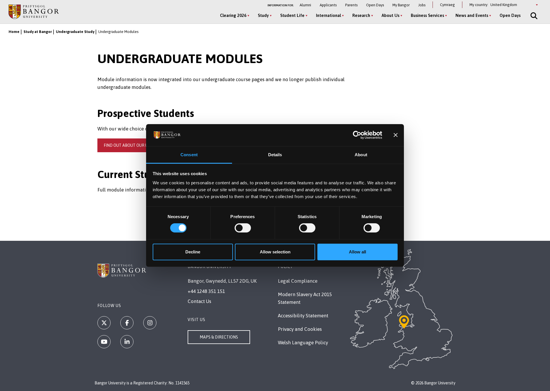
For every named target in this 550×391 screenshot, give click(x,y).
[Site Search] (533, 16)
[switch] (243, 227)
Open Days (375, 5)
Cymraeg (447, 5)
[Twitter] (104, 322)
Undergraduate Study (75, 32)
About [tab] (361, 154)
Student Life (292, 15)
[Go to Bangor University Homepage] (34, 12)
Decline (192, 251)
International (328, 15)
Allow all (357, 251)
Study (263, 15)
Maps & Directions (219, 337)
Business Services (427, 15)
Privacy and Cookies (300, 329)
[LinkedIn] (126, 341)
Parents (351, 5)
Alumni (305, 5)
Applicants (328, 5)
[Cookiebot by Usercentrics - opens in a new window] (357, 135)
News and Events (471, 15)
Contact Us (199, 301)
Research (361, 15)
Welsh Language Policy (303, 342)
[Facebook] (126, 322)
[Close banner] (396, 135)
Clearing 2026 (233, 15)
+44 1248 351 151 (206, 291)
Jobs (421, 5)
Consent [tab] (189, 154)
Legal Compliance (297, 281)
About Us (390, 15)
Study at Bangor (37, 32)
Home (14, 32)
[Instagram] (149, 322)
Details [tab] (275, 154)
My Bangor (401, 5)
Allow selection (275, 251)
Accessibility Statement (303, 315)
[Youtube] (104, 341)
